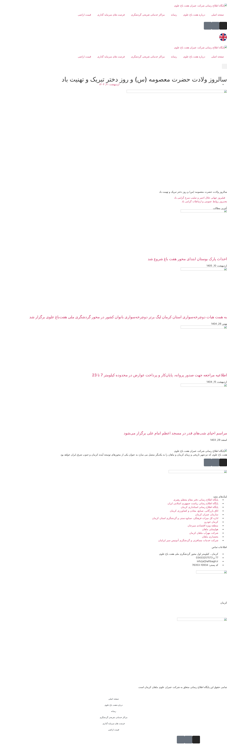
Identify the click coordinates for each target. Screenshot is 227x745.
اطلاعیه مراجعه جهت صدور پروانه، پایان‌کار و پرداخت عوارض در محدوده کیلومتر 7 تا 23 (159, 375)
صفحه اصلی (217, 14)
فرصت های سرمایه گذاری (111, 14)
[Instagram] (223, 26)
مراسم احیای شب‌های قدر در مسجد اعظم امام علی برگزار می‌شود (175, 433)
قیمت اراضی (84, 14)
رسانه (174, 14)
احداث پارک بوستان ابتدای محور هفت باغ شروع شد (187, 259)
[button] (224, 66)
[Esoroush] (208, 26)
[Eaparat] (215, 26)
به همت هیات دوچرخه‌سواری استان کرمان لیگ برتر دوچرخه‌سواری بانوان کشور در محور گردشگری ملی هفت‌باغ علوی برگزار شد (128, 317)
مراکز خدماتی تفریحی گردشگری (148, 14)
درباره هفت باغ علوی (194, 14)
